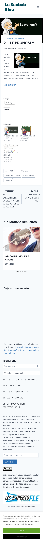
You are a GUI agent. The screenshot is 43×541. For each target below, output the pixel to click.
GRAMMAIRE (19, 38)
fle (17, 171)
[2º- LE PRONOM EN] (11, 130)
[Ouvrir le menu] (38, 7)
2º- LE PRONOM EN (11, 136)
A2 (4, 38)
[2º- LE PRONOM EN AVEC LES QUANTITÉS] (11, 147)
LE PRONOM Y (10, 85)
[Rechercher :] (21, 366)
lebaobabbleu (11, 48)
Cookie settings (21, 537)
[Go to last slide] (7, 248)
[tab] (17, 271)
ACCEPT (21, 531)
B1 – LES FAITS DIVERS (13, 398)
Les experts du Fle (28, 506)
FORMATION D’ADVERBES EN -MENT (32, 196)
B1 (11, 171)
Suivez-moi (10, 462)
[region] (21, 526)
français (24, 171)
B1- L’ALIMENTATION (12, 386)
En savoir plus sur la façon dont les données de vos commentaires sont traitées (21, 350)
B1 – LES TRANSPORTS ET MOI (16, 392)
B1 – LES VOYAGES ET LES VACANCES (20, 380)
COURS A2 (10, 38)
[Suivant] (36, 248)
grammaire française (12, 175)
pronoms (8, 180)
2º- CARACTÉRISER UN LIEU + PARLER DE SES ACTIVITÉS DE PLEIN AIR (11, 199)
